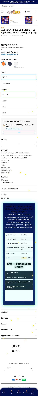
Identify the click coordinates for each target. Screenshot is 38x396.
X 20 (4, 113)
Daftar (19, 393)
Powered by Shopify (24, 387)
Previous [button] (2, 2)
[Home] (13, 12)
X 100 (4, 101)
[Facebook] (2, 198)
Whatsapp (26, 393)
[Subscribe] (31, 368)
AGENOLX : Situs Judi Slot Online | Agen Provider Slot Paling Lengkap (19, 2)
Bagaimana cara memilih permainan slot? (18, 282)
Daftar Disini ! (24, 2)
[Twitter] (5, 198)
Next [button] (36, 2)
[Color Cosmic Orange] (3, 64)
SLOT (5, 77)
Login (11, 393)
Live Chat (32, 393)
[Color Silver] (16, 64)
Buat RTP (24, 158)
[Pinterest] (8, 198)
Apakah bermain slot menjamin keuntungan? (15, 287)
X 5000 (5, 94)
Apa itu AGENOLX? (12, 273)
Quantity (4, 139)
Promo (4, 393)
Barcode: (13, 35)
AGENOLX (15, 387)
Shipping (10, 47)
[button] (2, 12)
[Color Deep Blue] (10, 64)
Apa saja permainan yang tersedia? (17, 277)
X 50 (4, 107)
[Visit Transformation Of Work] (19, 67)
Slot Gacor (6, 83)
